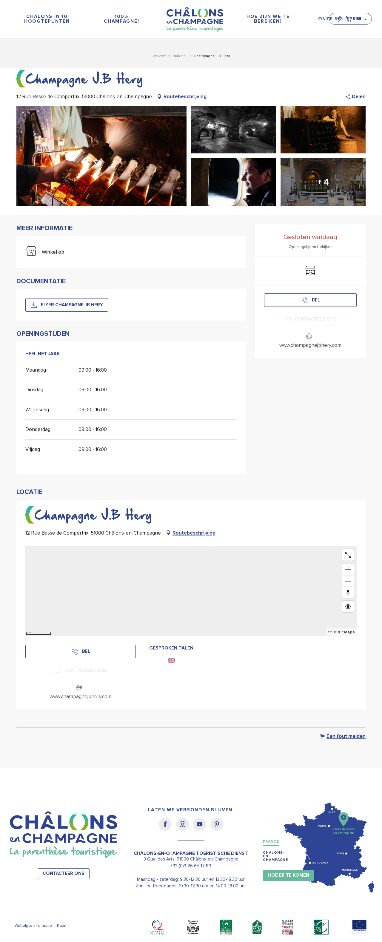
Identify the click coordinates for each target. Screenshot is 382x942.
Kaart (62, 925)
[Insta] (184, 828)
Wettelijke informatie (33, 925)
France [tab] (271, 841)
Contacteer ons (63, 873)
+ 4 (323, 182)
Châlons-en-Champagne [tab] (275, 856)
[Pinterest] (216, 828)
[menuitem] (47, 19)
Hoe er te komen (288, 875)
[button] (361, 18)
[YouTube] (201, 828)
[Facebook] (167, 828)
